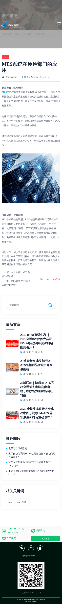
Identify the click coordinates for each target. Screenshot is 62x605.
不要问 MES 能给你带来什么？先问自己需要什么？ (31, 473)
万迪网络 (34, 602)
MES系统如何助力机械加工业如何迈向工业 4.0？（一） (30, 464)
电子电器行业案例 (17, 448)
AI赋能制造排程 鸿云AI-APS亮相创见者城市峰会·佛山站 (37, 365)
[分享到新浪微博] (31, 551)
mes (48, 279)
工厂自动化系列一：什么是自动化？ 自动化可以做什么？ (31, 455)
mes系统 (56, 279)
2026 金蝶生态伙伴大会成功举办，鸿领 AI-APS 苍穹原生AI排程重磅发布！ (37, 413)
